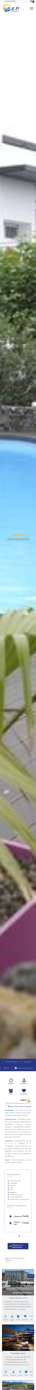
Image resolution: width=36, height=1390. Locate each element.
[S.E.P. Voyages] (15, 8)
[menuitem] (30, 8)
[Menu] (30, 8)
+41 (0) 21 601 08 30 (10, 1)
